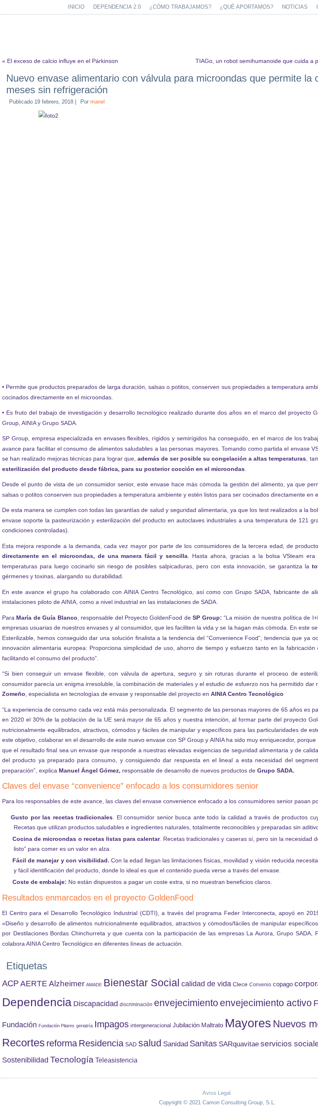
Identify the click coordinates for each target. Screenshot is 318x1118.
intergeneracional (150, 1026)
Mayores (248, 1023)
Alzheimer (66, 983)
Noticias (295, 7)
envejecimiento (186, 1003)
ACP (10, 983)
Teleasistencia (116, 1060)
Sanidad (175, 1044)
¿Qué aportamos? (246, 7)
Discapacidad (95, 1004)
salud (149, 1043)
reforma (61, 1043)
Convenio (260, 984)
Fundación (19, 1025)
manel (97, 102)
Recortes (23, 1042)
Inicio (76, 7)
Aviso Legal (216, 1093)
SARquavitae (239, 1044)
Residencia (101, 1043)
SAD (131, 1044)
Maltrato (212, 1025)
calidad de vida (206, 983)
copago (283, 984)
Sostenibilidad (25, 1060)
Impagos (111, 1024)
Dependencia (37, 1002)
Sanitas (203, 1043)
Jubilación (186, 1025)
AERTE (33, 983)
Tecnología (72, 1059)
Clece (240, 984)
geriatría (84, 1025)
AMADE (94, 984)
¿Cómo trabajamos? (180, 7)
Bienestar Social (142, 982)
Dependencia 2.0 (117, 7)
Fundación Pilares (57, 1025)
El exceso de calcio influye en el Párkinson (62, 61)
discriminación (136, 1004)
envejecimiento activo (266, 1002)
